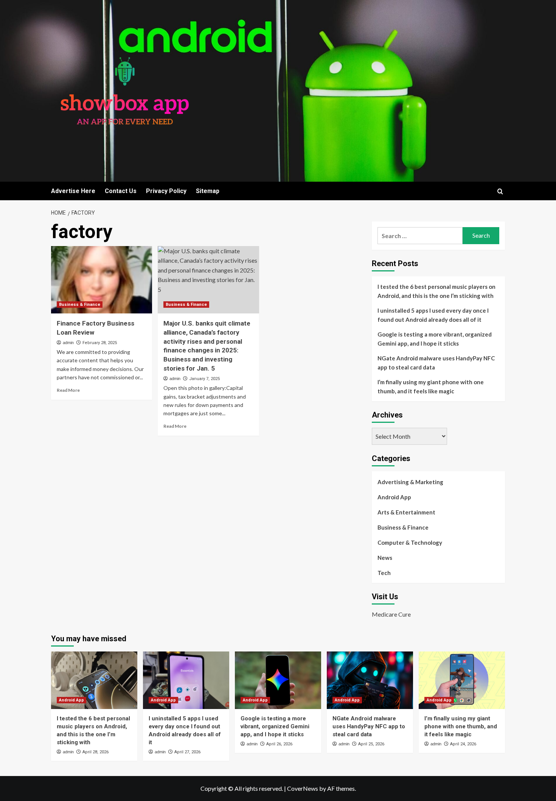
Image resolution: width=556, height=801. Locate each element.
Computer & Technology (409, 542)
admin (68, 342)
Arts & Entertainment (406, 512)
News (384, 557)
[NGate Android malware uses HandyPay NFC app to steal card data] (370, 680)
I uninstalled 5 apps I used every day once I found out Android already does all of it (433, 315)
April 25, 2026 (371, 744)
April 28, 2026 (95, 752)
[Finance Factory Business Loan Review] (101, 279)
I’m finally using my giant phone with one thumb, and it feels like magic (430, 386)
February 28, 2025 (99, 342)
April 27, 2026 (187, 752)
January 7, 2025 (204, 378)
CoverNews (302, 788)
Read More (68, 390)
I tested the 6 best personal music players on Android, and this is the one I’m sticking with (436, 291)
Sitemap (207, 191)
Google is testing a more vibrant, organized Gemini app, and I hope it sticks (434, 339)
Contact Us (121, 191)
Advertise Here (73, 191)
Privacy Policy (166, 191)
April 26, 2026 (279, 744)
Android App (394, 497)
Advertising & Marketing (410, 481)
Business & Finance (79, 304)
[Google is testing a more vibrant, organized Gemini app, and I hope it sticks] (278, 680)
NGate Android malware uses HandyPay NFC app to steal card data (436, 363)
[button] (500, 191)
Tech (384, 572)
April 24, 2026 (463, 744)
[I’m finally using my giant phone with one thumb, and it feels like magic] (462, 680)
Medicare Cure (391, 614)
